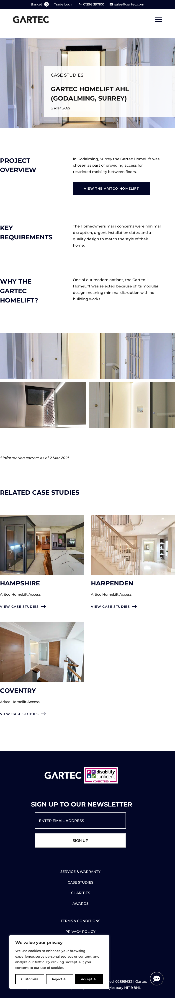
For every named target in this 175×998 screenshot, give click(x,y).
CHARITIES (80, 893)
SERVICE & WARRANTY (80, 871)
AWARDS (80, 903)
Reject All (59, 979)
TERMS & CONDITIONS (80, 921)
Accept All (89, 979)
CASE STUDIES (80, 882)
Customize (30, 979)
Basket (39, 4)
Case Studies (67, 75)
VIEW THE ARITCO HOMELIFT (111, 188)
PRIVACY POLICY (80, 931)
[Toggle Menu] (158, 19)
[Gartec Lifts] (30, 19)
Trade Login (64, 4)
